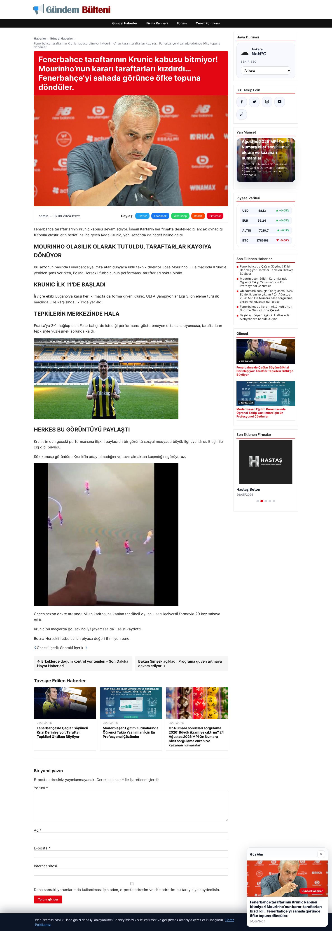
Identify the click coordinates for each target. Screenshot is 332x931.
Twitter (142, 216)
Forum (182, 23)
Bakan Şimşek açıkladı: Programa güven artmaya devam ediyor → (180, 663)
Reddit (198, 216)
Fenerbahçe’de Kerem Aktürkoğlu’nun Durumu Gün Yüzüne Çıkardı (266, 308)
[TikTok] (241, 114)
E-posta (42, 848)
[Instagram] (267, 102)
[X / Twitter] (254, 102)
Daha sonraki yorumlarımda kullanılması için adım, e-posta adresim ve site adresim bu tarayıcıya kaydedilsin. (127, 889)
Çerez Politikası (208, 23)
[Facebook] (241, 102)
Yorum (41, 788)
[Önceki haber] (278, 145)
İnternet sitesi (45, 866)
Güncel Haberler (124, 23)
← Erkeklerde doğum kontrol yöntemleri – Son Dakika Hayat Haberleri (82, 663)
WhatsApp (180, 216)
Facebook (160, 216)
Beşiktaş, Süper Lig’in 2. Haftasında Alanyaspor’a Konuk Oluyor (264, 317)
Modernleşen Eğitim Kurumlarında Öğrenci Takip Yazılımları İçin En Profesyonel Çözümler (263, 282)
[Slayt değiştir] (257, 501)
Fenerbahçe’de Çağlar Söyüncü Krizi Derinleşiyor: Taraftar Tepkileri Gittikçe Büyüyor (267, 270)
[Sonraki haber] (288, 145)
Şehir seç (249, 61)
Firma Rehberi (157, 23)
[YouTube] (279, 102)
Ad (38, 830)
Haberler (40, 38)
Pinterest (215, 216)
